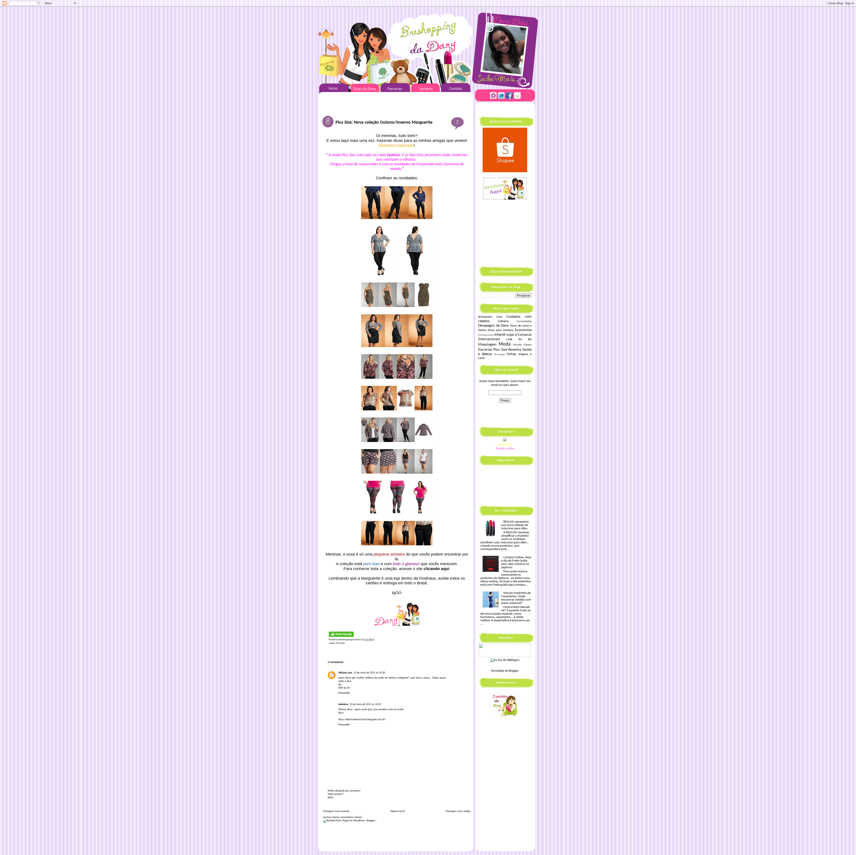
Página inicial (397, 811)
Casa (499, 317)
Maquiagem (487, 344)
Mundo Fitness (522, 345)
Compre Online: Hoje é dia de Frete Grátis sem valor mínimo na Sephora (516, 562)
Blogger (513, 671)
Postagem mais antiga (458, 811)
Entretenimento (486, 335)
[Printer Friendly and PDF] (341, 636)
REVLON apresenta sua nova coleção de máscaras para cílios (515, 525)
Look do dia (519, 339)
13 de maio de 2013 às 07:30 (369, 672)
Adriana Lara (345, 672)
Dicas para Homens (501, 330)
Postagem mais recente (336, 811)
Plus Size (340, 643)
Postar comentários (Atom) (347, 817)
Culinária (503, 321)
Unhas (511, 354)
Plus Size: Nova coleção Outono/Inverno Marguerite (383, 122)
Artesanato (485, 317)
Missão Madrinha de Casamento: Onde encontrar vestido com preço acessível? (516, 598)
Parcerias (485, 350)
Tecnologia (499, 354)
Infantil (500, 335)
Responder (344, 693)
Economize (523, 330)
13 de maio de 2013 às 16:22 (365, 704)
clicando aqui (436, 569)
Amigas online (504, 448)
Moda (505, 344)
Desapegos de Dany (493, 325)
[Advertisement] (506, 232)
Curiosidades (524, 321)
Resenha (514, 350)
